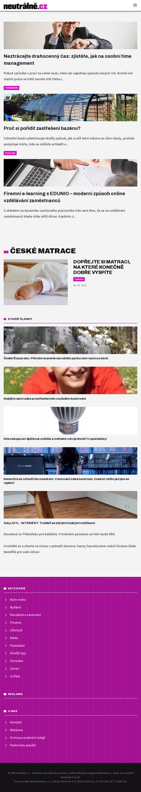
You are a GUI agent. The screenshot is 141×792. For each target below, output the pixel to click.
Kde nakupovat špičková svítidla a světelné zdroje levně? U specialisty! (55, 439)
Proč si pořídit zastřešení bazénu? (42, 128)
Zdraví (79, 279)
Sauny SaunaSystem (91, 546)
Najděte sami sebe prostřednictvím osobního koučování (45, 398)
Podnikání (11, 88)
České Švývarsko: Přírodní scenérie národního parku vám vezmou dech (56, 358)
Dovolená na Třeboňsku (21, 534)
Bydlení (10, 153)
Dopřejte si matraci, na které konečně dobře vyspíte (102, 267)
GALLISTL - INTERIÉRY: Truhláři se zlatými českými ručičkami (49, 523)
